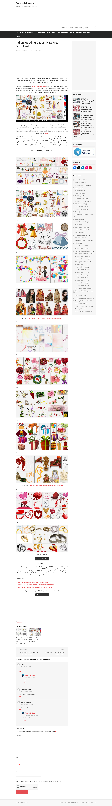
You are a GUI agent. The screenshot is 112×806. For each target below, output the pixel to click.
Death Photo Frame (80, 206)
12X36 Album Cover (82, 259)
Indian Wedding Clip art (38, 86)
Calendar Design (79, 193)
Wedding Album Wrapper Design (84, 291)
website (47, 133)
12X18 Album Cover (82, 256)
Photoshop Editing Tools (81, 235)
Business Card (79, 190)
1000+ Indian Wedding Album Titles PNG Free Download (34, 587)
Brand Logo (78, 188)
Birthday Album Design (83, 33)
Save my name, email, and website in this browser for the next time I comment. (38, 781)
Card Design (78, 196)
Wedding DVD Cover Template (83, 298)
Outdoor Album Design (81, 230)
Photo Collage (79, 232)
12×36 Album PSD (81, 269)
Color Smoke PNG (80, 204)
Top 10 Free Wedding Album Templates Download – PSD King (87, 117)
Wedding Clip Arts (80, 295)
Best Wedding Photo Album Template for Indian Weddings (87, 109)
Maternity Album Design (82, 222)
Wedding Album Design (27, 33)
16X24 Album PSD (81, 277)
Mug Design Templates (81, 227)
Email (18, 765)
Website (18, 772)
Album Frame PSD (80, 180)
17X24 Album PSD (81, 280)
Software (77, 243)
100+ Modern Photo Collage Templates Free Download (44, 318)
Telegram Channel (42, 595)
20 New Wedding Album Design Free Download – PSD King (87, 125)
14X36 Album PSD (81, 272)
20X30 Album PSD (81, 285)
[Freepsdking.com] (17, 33)
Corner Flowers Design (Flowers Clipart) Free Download (46, 485)
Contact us (64, 27)
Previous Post (29, 652)
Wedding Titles (79, 309)
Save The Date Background (84, 306)
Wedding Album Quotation (82, 288)
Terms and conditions (72, 802)
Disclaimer (81, 802)
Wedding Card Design (82, 201)
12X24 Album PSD (81, 267)
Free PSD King (33, 50)
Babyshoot (79, 224)
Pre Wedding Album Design (66, 33)
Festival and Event (80, 209)
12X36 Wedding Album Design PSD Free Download (32, 582)
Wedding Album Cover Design (46, 33)
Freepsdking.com (25, 3)
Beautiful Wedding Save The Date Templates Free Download (36, 584)
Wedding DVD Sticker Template (83, 301)
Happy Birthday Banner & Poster (84, 214)
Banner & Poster (79, 182)
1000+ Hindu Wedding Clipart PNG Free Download (35, 639)
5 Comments (20, 622)
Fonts (18, 36)
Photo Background (81, 248)
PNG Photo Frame (80, 237)
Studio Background (80, 246)
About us (70, 27)
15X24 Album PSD (81, 275)
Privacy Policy (78, 27)
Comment (19, 735)
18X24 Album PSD (81, 283)
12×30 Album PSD (81, 264)
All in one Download (42, 559)
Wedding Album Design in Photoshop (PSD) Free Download (88, 101)
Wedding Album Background (83, 251)
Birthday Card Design (82, 198)
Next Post (54, 652)
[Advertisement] (69, 12)
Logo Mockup (79, 219)
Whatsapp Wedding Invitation (83, 311)
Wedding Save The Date (81, 303)
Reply (20, 671)
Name (18, 757)
